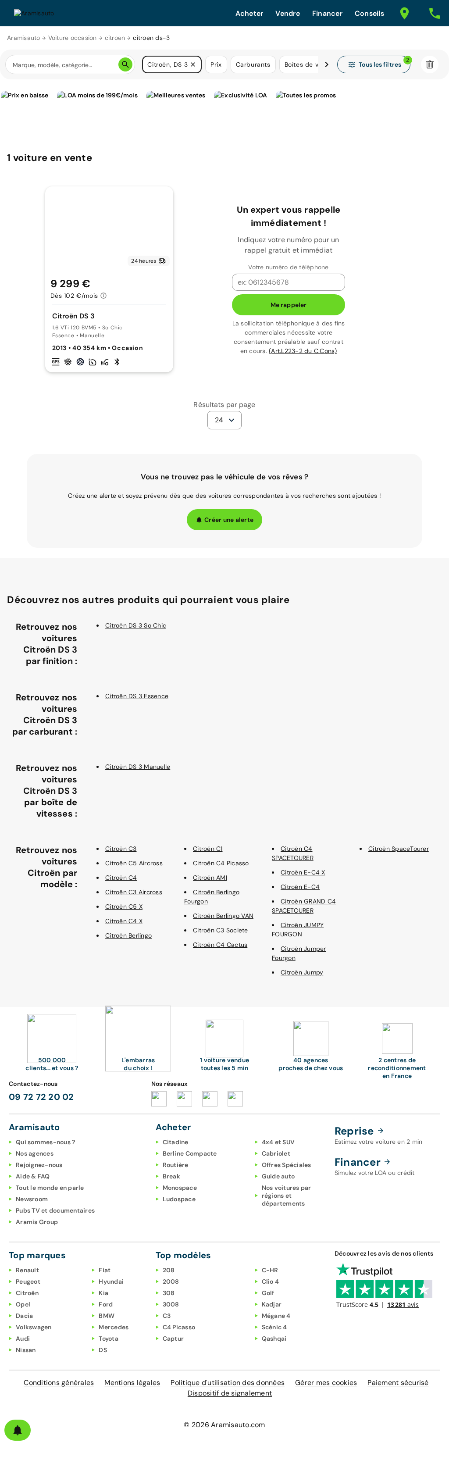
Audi (23, 1338)
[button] (192, 64)
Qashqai (274, 1338)
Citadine (176, 1142)
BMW (106, 1316)
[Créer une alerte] (17, 1430)
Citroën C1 (208, 849)
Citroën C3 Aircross (133, 892)
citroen (115, 38)
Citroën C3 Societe (220, 930)
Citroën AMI (210, 878)
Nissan (26, 1350)
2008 (171, 1281)
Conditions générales (59, 1382)
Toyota (108, 1338)
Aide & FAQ (33, 1176)
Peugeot (28, 1281)
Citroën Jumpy (302, 972)
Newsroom (32, 1199)
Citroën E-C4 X (303, 872)
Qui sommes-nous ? (45, 1142)
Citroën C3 (121, 849)
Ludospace (179, 1199)
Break (171, 1176)
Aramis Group (37, 1222)
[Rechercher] (125, 64)
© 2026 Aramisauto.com (224, 1424)
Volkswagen (34, 1327)
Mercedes (113, 1327)
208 (169, 1270)
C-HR (270, 1270)
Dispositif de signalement (230, 1393)
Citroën (27, 1293)
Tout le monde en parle (50, 1188)
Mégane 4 (276, 1316)
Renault (27, 1270)
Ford (106, 1304)
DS (103, 1350)
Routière (176, 1165)
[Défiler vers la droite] (326, 64)
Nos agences (34, 1153)
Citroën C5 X (124, 906)
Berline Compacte (190, 1153)
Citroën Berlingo (128, 935)
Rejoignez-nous (39, 1165)
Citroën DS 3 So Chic (135, 625)
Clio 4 (270, 1281)
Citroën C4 (121, 878)
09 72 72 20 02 (41, 1097)
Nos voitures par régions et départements (286, 1195)
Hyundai (111, 1281)
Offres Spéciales (286, 1165)
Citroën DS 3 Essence (136, 696)
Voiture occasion (72, 38)
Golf (268, 1293)
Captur (173, 1338)
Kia (103, 1293)
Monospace (180, 1188)
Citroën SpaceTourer (398, 849)
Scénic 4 (274, 1327)
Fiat (104, 1270)
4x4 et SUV (278, 1142)
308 (169, 1293)
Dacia (24, 1316)
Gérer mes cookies (326, 1382)
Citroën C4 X (124, 921)
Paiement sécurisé (397, 1382)
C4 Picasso (179, 1327)
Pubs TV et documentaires (55, 1210)
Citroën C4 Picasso (221, 863)
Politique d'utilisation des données (228, 1382)
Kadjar (272, 1304)
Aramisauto (23, 38)
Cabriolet (276, 1153)
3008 (171, 1304)
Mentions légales (132, 1382)
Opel (23, 1304)
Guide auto (278, 1176)
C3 (167, 1316)
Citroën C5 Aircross (134, 863)
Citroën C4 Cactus (220, 945)
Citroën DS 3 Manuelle (137, 767)
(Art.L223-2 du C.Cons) (303, 351)
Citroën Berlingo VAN (223, 916)
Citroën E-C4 (300, 887)
